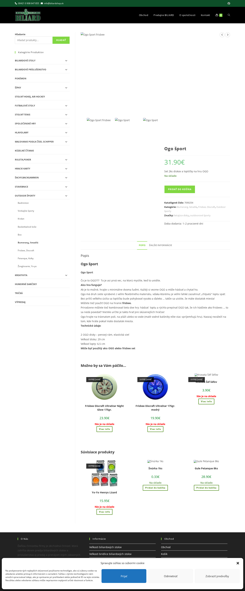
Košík (164, 554)
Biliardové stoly (25, 60)
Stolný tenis (22, 114)
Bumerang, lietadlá (187, 207)
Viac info (104, 429)
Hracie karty (22, 168)
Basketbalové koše (27, 226)
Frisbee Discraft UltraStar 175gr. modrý (155, 407)
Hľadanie (20, 34)
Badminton (23, 202)
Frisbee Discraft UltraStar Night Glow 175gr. (104, 407)
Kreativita (21, 275)
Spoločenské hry (25, 123)
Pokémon (20, 78)
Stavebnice (21, 186)
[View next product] (227, 34)
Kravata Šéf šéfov (206, 382)
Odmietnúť (170, 576)
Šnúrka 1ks (155, 468)
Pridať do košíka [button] (155, 487)
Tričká (19, 293)
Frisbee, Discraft (206, 207)
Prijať (124, 576)
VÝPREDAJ (20, 302)
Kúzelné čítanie (24, 150)
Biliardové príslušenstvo (30, 69)
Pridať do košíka (179, 189)
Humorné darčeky (26, 284)
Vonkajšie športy (26, 210)
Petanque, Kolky (26, 258)
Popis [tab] (142, 245)
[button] (238, 563)
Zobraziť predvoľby (217, 576)
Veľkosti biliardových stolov (105, 547)
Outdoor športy (25, 195)
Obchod (166, 547)
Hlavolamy (21, 132)
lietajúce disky (181, 215)
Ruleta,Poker (23, 159)
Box (20, 234)
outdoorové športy (200, 215)
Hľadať (61, 40)
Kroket (21, 218)
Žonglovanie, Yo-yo (27, 266)
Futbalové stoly (25, 105)
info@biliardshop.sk (53, 3)
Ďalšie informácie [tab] (160, 245)
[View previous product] (222, 34)
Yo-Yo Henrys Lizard (104, 492)
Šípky (18, 87)
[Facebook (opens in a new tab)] (228, 3)
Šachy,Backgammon (27, 177)
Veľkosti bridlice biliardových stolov (110, 554)
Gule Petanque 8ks (206, 468)
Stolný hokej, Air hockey (30, 96)
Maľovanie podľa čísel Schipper (34, 141)
